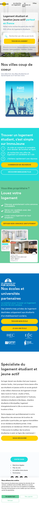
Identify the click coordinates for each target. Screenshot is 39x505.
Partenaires (16, 473)
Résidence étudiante (22, 47)
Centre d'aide (19, 459)
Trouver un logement (19, 41)
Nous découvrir (19, 438)
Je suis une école (19, 328)
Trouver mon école (19, 321)
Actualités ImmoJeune (20, 470)
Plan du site (16, 468)
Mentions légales (18, 465)
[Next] (36, 98)
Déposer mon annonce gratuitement (19, 223)
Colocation (24, 49)
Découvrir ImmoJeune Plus (19, 172)
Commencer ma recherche (19, 165)
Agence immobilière (14, 49)
